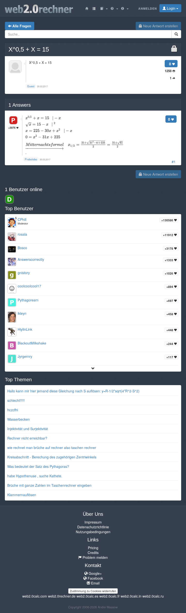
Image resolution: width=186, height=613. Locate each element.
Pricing (93, 547)
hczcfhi (12, 409)
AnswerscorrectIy (31, 259)
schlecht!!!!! (16, 400)
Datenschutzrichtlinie (93, 526)
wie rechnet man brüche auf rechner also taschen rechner (51, 447)
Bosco (22, 247)
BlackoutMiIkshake (32, 343)
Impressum (93, 522)
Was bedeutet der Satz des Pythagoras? (38, 466)
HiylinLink (25, 329)
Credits (93, 552)
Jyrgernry (25, 356)
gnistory (24, 272)
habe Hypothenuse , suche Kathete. (34, 475)
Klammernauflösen (21, 494)
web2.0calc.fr (109, 596)
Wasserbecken (18, 419)
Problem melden (95, 557)
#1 (174, 161)
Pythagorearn (28, 300)
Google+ (95, 573)
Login (171, 8)
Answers (19, 105)
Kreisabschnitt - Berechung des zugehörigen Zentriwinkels (51, 457)
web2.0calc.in (131, 596)
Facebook (95, 578)
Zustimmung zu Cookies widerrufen (93, 591)
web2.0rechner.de (62, 596)
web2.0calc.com (34, 596)
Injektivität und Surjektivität (27, 428)
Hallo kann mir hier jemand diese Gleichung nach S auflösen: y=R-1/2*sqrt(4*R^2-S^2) (73, 391)
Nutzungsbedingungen (93, 531)
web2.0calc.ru (153, 596)
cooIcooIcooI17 (29, 286)
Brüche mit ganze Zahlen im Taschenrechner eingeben (49, 485)
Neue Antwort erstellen (160, 25)
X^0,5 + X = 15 (28, 49)
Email (95, 583)
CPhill (22, 219)
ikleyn (22, 313)
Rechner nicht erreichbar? (27, 438)
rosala (22, 234)
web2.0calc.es (87, 596)
